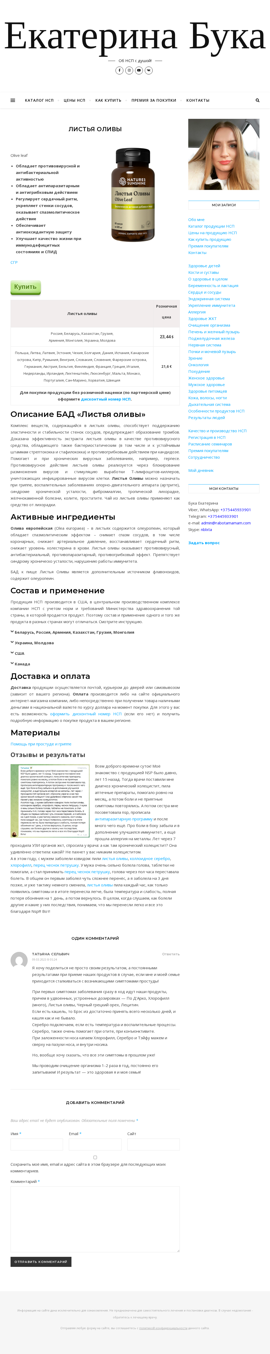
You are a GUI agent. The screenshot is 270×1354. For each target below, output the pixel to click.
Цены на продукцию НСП (212, 232)
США (19, 653)
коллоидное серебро (150, 858)
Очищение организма (209, 325)
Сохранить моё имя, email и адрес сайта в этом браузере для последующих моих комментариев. (88, 1167)
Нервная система (204, 344)
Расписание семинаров (210, 443)
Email (75, 1133)
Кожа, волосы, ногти (207, 397)
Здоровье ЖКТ (202, 318)
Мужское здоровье (206, 384)
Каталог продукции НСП (211, 226)
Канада (22, 663)
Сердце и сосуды (204, 292)
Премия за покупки (154, 100)
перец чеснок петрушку (56, 865)
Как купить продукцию (209, 239)
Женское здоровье (206, 377)
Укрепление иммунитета (211, 305)
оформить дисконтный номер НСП (86, 713)
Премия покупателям (208, 245)
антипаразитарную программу (124, 818)
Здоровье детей (204, 265)
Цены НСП (74, 100)
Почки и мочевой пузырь (212, 351)
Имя (16, 1133)
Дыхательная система (209, 404)
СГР (14, 262)
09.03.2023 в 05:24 (44, 959)
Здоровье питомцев (207, 391)
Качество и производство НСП (217, 430)
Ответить (171, 954)
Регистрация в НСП (207, 437)
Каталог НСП (39, 100)
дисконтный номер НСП (106, 399)
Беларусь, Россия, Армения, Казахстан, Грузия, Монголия (74, 632)
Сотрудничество (204, 457)
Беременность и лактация (213, 285)
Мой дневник (201, 470)
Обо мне (196, 219)
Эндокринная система (209, 298)
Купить (25, 286)
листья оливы (115, 858)
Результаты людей (206, 417)
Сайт (131, 1133)
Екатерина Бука (135, 37)
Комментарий (25, 1181)
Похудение (199, 371)
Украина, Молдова (34, 642)
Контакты (198, 100)
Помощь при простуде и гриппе (41, 743)
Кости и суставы (203, 272)
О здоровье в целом (208, 278)
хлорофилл (21, 865)
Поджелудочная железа (211, 338)
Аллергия (197, 311)
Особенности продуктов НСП (216, 410)
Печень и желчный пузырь (214, 331)
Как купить (108, 100)
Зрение (195, 358)
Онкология (198, 364)
